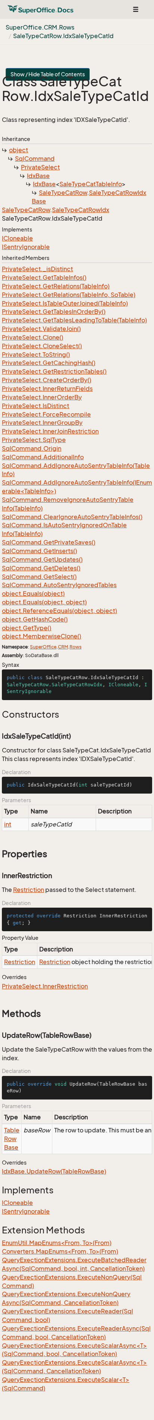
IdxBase (38, 176)
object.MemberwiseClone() (41, 636)
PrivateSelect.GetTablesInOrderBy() (53, 311)
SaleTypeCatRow (63, 192)
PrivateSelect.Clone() (32, 337)
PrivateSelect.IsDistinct (35, 406)
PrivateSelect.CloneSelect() (42, 346)
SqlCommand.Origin (31, 448)
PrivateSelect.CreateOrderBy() (46, 380)
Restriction (28, 889)
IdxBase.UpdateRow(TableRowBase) (54, 1171)
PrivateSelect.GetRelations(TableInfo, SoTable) (68, 294)
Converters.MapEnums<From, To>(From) (60, 1251)
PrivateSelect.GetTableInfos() (44, 277)
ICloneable (17, 238)
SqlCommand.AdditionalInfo (43, 457)
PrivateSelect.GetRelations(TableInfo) (56, 286)
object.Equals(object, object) (44, 602)
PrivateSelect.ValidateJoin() (41, 328)
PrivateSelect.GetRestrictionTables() (54, 371)
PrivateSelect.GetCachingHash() (48, 362)
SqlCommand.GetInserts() (39, 551)
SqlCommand (35, 158)
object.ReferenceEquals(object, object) (59, 610)
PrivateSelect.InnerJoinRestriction (50, 431)
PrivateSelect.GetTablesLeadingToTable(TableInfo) (74, 320)
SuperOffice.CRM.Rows (40, 27)
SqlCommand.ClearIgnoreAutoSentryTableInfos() (72, 517)
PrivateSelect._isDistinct (37, 269)
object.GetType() (26, 628)
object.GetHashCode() (35, 619)
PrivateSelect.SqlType (34, 440)
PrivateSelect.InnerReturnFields (47, 388)
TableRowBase (11, 1138)
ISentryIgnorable (26, 247)
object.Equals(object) (33, 593)
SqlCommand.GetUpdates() (42, 559)
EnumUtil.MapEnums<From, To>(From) (56, 1242)
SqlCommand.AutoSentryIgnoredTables (59, 585)
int (7, 824)
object (18, 150)
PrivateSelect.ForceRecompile (46, 414)
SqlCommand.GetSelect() (39, 576)
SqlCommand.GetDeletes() (41, 568)
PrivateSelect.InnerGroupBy (42, 422)
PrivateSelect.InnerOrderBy (42, 397)
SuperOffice (43, 647)
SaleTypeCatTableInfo (90, 184)
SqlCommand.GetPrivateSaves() (48, 542)
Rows (75, 647)
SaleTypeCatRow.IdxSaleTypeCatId (63, 36)
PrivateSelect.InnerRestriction (45, 986)
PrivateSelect (40, 167)
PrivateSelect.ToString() (36, 354)
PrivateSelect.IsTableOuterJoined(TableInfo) (65, 303)
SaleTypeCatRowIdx (80, 210)
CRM (63, 647)
